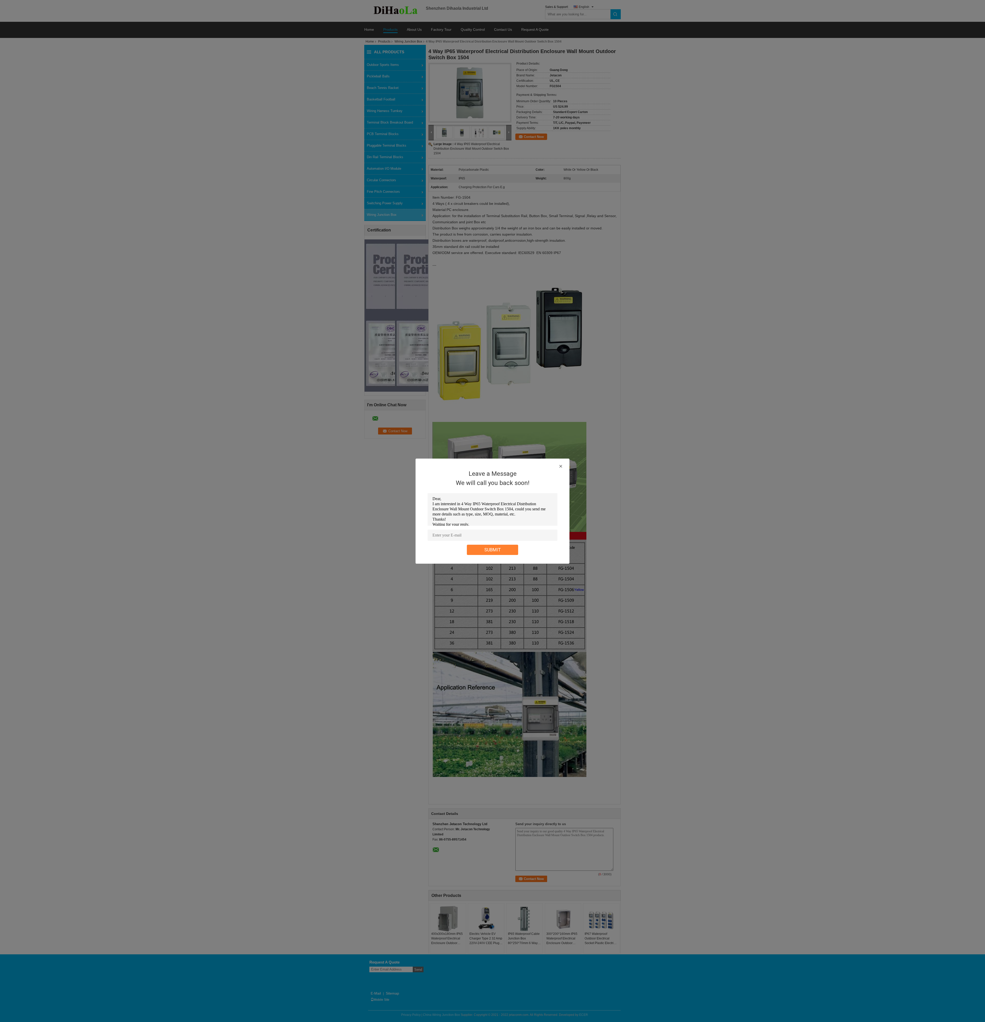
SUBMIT (492, 549)
